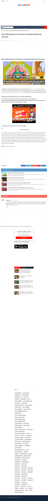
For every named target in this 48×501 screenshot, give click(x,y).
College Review (27, 445)
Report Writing (24, 476)
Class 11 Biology (18, 407)
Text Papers (30, 488)
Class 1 (28, 399)
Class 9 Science (25, 443)
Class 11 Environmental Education (21, 411)
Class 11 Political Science (19, 417)
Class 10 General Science (27, 401)
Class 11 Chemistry (25, 407)
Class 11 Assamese (28, 405)
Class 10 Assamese (18, 401)
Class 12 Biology (26, 423)
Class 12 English (27, 425)
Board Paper (17, 399)
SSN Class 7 (17, 486)
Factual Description (18, 451)
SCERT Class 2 (23, 478)
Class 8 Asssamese (28, 439)
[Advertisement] (24, 16)
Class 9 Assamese (18, 443)
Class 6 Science (29, 435)
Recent (17, 267)
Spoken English (24, 484)
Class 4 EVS (17, 435)
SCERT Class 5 (23, 480)
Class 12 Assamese (18, 423)
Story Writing (6, 30)
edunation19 (12, 497)
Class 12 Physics (30, 429)
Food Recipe (26, 451)
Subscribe (24, 237)
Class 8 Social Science (26, 441)
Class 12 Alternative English (20, 421)
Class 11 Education (27, 409)
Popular (24, 267)
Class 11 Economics (18, 409)
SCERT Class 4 (17, 480)
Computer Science (18, 447)
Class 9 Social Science (19, 445)
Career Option (23, 399)
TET (26, 488)
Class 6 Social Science (19, 437)
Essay (27, 449)
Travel (26, 490)
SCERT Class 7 (17, 482)
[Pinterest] (42, 1)
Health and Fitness (27, 455)
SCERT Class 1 (17, 478)
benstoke (8, 200)
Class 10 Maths (24, 403)
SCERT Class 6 (30, 480)
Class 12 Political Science (19, 431)
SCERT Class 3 (30, 478)
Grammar (30, 453)
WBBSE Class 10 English (19, 492)
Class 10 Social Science (19, 405)
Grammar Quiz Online (18, 455)
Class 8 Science (18, 441)
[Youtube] (46, 1)
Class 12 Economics (18, 425)
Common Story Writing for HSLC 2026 (15, 172)
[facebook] (44, 1)
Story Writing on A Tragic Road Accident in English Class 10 (20, 187)
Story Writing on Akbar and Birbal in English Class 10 (18, 182)
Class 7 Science (27, 437)
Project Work (17, 476)
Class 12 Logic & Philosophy (20, 429)
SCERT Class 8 (23, 482)
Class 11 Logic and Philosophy (20, 415)
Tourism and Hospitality (19, 490)
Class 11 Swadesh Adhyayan (20, 419)
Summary (16, 488)
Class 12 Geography (18, 427)
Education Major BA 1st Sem (20, 449)
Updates (30, 490)
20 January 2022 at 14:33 (15, 200)
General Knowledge (23, 453)
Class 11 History (18, 413)
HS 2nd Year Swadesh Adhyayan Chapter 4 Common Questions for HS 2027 (26, 287)
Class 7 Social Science (19, 439)
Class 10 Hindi (17, 403)
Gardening (17, 453)
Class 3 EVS (28, 433)
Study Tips (29, 486)
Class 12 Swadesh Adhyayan (20, 433)
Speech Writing (17, 484)
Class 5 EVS (22, 435)
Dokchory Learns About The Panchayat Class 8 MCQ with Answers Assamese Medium (25, 271)
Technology (22, 488)
